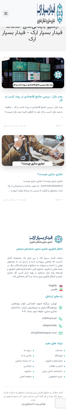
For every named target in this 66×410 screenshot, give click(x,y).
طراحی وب (40, 404)
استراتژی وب (27, 404)
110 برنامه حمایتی (23, 361)
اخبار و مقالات (56, 366)
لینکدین (27, 366)
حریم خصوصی (56, 377)
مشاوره (28, 371)
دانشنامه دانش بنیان (52, 371)
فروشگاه (59, 356)
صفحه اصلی (25, 377)
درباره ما (27, 350)
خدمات (59, 350)
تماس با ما (26, 356)
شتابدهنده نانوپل (54, 361)
